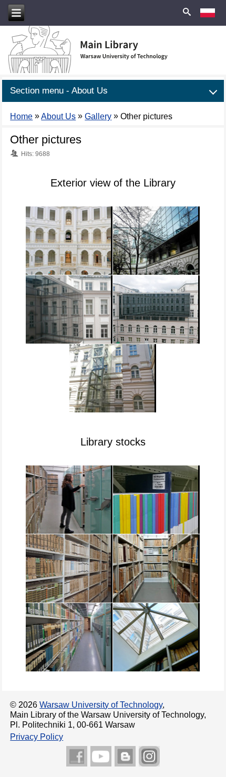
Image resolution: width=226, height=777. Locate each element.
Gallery (98, 116)
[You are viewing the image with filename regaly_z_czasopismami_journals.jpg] (69, 637)
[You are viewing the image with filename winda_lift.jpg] (112, 378)
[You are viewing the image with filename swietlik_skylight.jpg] (156, 637)
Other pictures (45, 139)
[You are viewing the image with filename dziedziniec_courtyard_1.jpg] (156, 240)
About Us (58, 116)
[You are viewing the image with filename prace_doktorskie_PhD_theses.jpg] (156, 499)
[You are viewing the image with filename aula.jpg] (69, 240)
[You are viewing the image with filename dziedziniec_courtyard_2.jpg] (69, 309)
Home (21, 116)
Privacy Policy (36, 736)
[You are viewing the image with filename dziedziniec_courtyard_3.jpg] (156, 309)
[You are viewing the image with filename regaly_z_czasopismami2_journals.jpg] (156, 568)
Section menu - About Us (59, 91)
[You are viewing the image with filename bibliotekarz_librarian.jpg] (69, 499)
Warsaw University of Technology (100, 704)
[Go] (187, 12)
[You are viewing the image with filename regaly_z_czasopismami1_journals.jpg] (69, 568)
